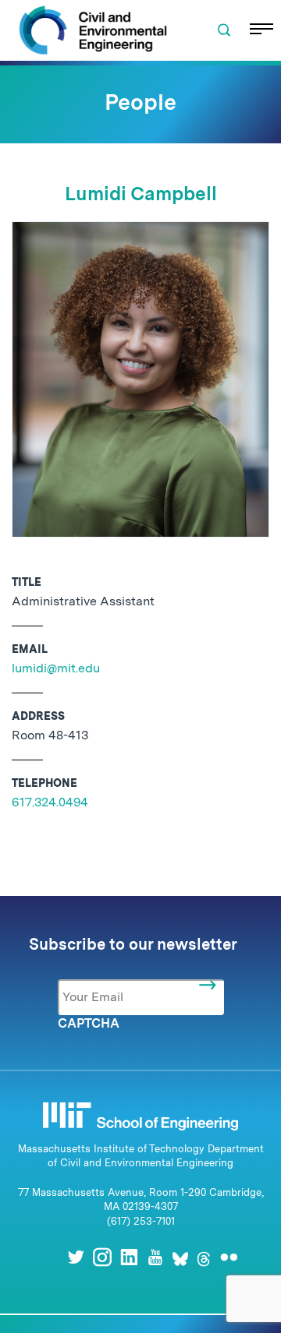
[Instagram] (102, 1257)
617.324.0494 (50, 802)
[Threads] (204, 1257)
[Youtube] (155, 1257)
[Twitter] (75, 1257)
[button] (224, 30)
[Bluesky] (180, 1257)
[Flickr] (228, 1257)
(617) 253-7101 (141, 1221)
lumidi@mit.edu (56, 668)
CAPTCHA (88, 1023)
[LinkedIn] (128, 1257)
